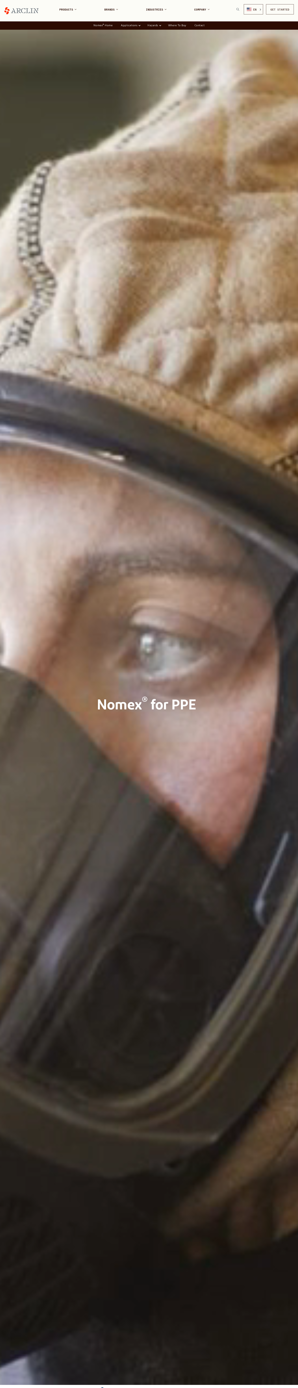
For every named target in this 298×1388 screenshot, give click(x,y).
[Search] (238, 9)
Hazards (152, 25)
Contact (200, 25)
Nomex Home (103, 25)
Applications (129, 25)
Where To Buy (177, 25)
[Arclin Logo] (21, 10)
